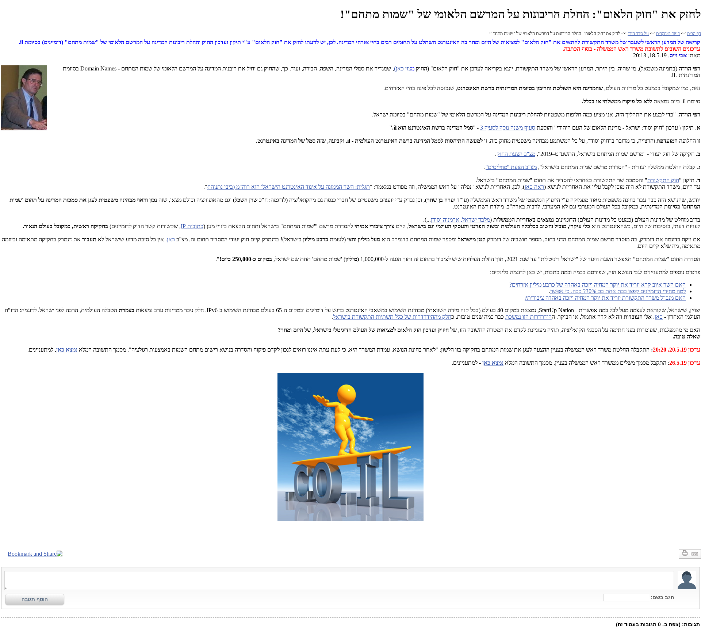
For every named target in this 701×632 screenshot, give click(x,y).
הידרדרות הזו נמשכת (528, 317)
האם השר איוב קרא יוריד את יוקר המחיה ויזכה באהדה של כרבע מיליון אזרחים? (597, 284)
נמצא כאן (66, 349)
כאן (171, 239)
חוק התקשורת (663, 180)
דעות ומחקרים (668, 33)
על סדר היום (638, 33)
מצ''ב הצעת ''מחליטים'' (511, 167)
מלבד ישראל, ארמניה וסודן (460, 220)
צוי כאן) (402, 68)
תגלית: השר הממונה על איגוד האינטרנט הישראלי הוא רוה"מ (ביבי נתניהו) (288, 187)
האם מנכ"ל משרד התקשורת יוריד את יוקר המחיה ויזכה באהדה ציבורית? (605, 298)
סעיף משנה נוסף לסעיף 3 (507, 128)
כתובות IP (192, 226)
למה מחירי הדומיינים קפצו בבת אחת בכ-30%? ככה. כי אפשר (618, 291)
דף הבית (694, 33)
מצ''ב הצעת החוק (516, 154)
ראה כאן (534, 187)
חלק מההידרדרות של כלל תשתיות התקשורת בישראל (392, 317)
